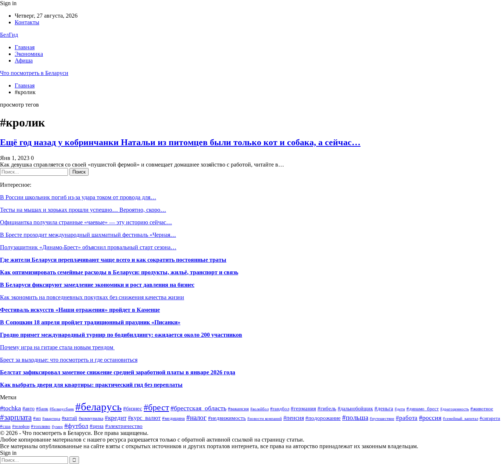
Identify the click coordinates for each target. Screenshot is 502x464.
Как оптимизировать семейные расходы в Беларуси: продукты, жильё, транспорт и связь (119, 272)
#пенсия (293, 417)
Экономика (29, 54)
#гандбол (279, 408)
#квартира (51, 419)
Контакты (27, 22)
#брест (156, 407)
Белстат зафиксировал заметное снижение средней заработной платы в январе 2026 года (117, 372)
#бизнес (132, 408)
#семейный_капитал (460, 418)
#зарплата (16, 417)
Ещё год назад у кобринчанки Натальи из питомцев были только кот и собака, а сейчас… (180, 142)
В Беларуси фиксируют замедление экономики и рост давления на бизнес (97, 285)
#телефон (20, 426)
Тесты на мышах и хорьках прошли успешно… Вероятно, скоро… (83, 210)
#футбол (76, 425)
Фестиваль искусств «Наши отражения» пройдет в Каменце (80, 310)
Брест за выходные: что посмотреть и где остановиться (68, 360)
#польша (355, 417)
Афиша (24, 60)
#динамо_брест (422, 408)
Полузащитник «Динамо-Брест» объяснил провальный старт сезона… (88, 247)
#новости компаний (264, 418)
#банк (42, 408)
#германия (303, 408)
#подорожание (323, 418)
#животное (481, 408)
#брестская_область (198, 408)
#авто (28, 408)
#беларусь (98, 407)
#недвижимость (227, 418)
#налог (196, 417)
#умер (57, 427)
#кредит (115, 417)
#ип (37, 418)
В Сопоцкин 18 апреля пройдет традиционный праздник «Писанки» (90, 322)
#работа (406, 417)
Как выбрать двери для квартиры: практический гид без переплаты (91, 385)
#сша (5, 426)
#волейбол (259, 409)
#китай (69, 418)
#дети (400, 409)
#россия (430, 417)
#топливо (40, 426)
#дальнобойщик (355, 408)
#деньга (383, 408)
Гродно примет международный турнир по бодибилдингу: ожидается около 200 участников (121, 335)
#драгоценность (454, 409)
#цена (97, 426)
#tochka (10, 408)
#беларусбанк (62, 409)
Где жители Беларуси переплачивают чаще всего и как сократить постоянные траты (113, 260)
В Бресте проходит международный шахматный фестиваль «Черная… (88, 235)
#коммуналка (91, 418)
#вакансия (238, 408)
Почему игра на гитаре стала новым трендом (57, 347)
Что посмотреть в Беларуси (34, 73)
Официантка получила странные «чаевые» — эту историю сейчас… (86, 222)
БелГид (9, 35)
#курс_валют (144, 418)
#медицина (173, 418)
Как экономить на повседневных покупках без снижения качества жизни (92, 297)
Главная (25, 47)
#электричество (124, 426)
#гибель (327, 408)
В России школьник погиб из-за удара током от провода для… (78, 197)
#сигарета (490, 418)
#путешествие (382, 419)
